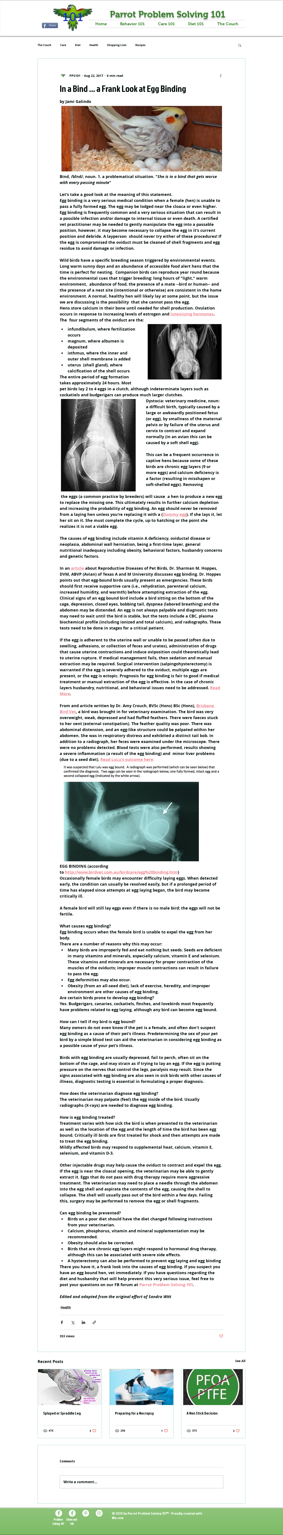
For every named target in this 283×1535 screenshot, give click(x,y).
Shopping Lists (116, 45)
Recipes (140, 45)
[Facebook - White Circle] (58, 1513)
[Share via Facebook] (62, 1322)
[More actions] (220, 75)
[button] (240, 45)
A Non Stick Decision (202, 1413)
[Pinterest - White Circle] (85, 1513)
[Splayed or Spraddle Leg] (70, 1387)
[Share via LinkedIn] (83, 1322)
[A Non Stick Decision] (213, 1387)
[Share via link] (94, 1322)
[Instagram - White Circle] (99, 1513)
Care (63, 45)
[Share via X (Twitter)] (73, 1322)
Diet (77, 45)
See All (240, 1361)
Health (93, 45)
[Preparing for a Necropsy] (142, 1387)
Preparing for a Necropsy (134, 1413)
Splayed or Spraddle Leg (62, 1413)
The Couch (44, 45)
